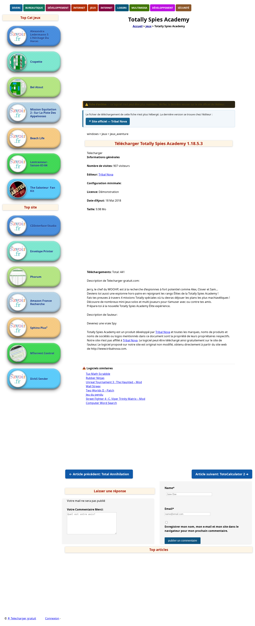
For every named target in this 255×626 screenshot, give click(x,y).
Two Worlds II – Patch (100, 390)
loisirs (122, 7)
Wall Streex (93, 386)
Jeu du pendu (94, 395)
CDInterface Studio (43, 226)
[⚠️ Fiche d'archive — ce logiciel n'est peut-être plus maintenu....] (18, 164)
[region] (159, 67)
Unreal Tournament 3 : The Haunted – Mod (114, 382)
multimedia (139, 7)
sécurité (183, 7)
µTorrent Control (42, 353)
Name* (170, 488)
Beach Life (37, 138)
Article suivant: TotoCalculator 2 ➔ (222, 474)
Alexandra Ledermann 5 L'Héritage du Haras (39, 36)
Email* (169, 509)
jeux (93, 7)
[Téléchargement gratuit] (6, 7)
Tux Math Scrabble (98, 374)
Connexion (52, 618)
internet (79, 7)
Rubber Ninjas (95, 378)
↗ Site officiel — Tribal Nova (107, 121)
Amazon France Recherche (41, 302)
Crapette (36, 61)
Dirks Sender (39, 379)
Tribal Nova (106, 174)
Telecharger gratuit (21, 618)
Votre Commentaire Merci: (85, 509)
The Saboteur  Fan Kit (42, 189)
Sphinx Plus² (38, 328)
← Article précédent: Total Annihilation (99, 474)
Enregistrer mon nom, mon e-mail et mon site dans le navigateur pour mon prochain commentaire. (202, 529)
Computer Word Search (101, 403)
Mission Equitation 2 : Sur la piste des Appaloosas (43, 113)
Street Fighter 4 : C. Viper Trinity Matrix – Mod (115, 399)
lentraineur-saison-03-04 (39, 164)
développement (58, 7)
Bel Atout (36, 87)
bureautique (34, 7)
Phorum (35, 277)
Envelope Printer (41, 251)
